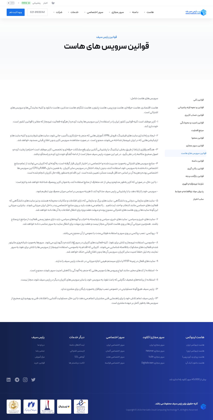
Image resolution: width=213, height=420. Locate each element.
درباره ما (41, 345)
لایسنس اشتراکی (77, 351)
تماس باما (40, 351)
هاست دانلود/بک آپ (194, 363)
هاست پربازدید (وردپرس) (193, 357)
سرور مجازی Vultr (156, 357)
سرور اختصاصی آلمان (115, 351)
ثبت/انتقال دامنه (77, 345)
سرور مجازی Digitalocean (152, 363)
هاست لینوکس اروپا (195, 351)
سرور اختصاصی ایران (115, 345)
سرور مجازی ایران (156, 345)
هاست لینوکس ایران (195, 345)
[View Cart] (52, 3)
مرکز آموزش (40, 357)
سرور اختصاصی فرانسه (114, 363)
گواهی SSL (80, 357)
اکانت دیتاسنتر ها (77, 363)
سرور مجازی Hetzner (155, 351)
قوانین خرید (39, 363)
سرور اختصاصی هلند (115, 357)
